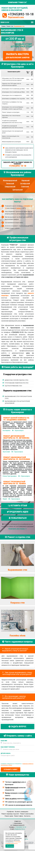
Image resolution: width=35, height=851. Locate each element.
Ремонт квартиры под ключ (10, 814)
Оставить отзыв (18, 505)
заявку (18, 208)
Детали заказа (5, 753)
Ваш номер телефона (8, 747)
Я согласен (10, 846)
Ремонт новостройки (27, 814)
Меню (32, 21)
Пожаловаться (18, 518)
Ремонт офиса (18, 816)
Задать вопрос (18, 726)
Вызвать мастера (17, 56)
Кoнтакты (27, 816)
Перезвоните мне (16, 17)
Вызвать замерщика (21, 811)
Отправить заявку (10, 769)
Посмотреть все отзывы (16, 529)
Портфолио (10, 811)
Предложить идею (18, 512)
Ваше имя (4, 741)
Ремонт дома (9, 816)
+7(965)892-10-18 (21, 14)
